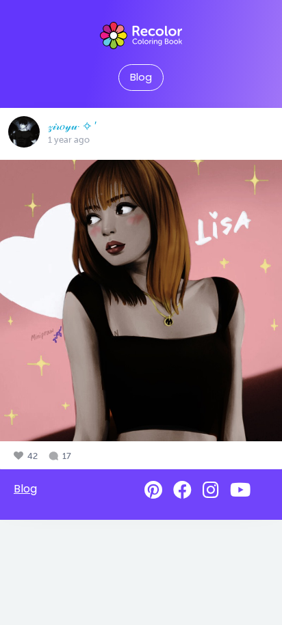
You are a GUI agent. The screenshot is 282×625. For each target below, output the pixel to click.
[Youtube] (240, 490)
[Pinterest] (153, 490)
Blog (141, 77)
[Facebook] (182, 490)
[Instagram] (211, 490)
